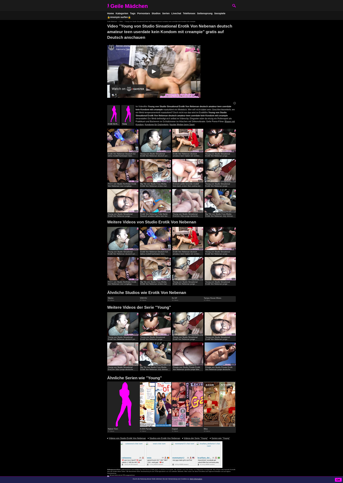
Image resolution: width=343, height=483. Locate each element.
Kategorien (122, 13)
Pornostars (143, 13)
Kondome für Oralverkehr (156, 124)
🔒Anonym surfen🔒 (119, 17)
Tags (132, 13)
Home (110, 13)
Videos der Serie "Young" (196, 438)
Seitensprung (204, 13)
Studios (156, 13)
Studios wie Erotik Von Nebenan (164, 438)
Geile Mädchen (129, 6)
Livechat (176, 13)
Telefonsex (189, 13)
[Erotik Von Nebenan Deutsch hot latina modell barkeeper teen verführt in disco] (122, 140)
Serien (166, 13)
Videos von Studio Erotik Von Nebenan (127, 438)
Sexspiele (219, 13)
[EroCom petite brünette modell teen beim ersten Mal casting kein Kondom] (187, 170)
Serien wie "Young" (220, 438)
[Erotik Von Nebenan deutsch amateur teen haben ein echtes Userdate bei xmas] (187, 140)
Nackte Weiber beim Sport (181, 124)
